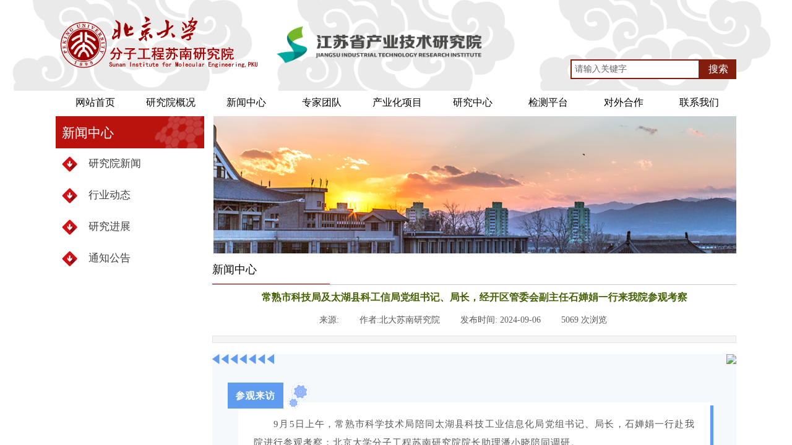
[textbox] (635, 69)
